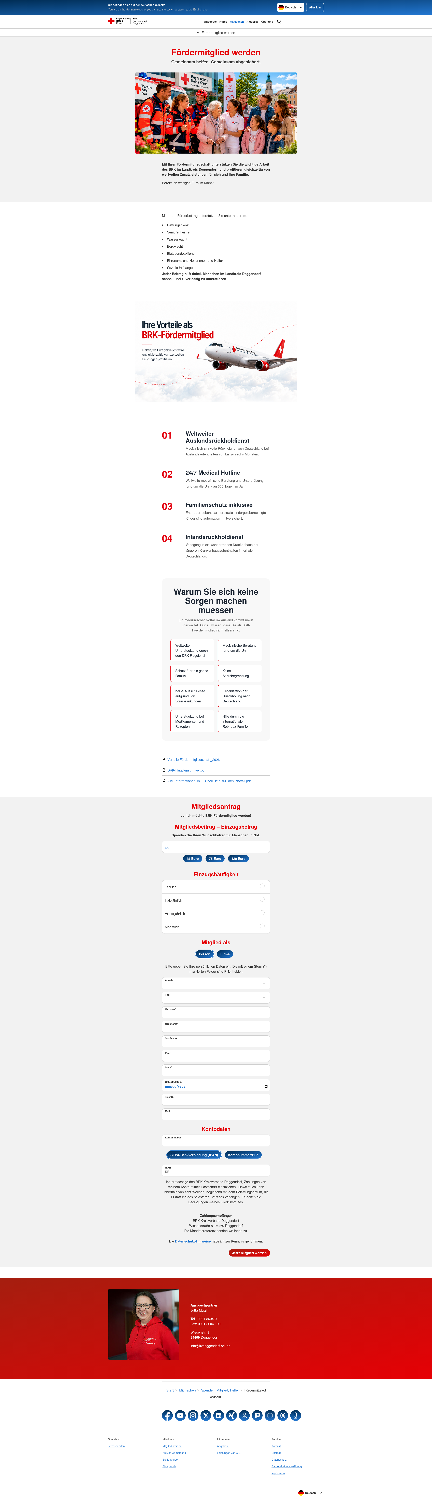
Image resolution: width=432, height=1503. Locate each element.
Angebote (210, 21)
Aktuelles (253, 21)
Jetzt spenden (116, 1446)
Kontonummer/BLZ (243, 1154)
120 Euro (238, 858)
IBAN (168, 1167)
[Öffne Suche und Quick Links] (279, 21)
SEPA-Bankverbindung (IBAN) (194, 1154)
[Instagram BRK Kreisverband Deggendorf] (193, 1415)
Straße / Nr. (171, 1038)
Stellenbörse (170, 1459)
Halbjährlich (173, 900)
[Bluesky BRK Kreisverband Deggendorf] (270, 1415)
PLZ (167, 1052)
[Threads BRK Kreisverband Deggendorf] (282, 1415)
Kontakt (276, 1446)
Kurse (223, 21)
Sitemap (276, 1453)
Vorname (170, 1009)
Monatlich (172, 926)
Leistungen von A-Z (228, 1453)
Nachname (171, 1023)
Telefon (169, 1096)
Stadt (168, 1067)
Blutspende (169, 1466)
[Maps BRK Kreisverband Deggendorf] (244, 1415)
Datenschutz (279, 1459)
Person (204, 953)
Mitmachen (237, 21)
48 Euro (192, 858)
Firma (225, 953)
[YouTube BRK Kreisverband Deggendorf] (180, 1415)
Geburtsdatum (173, 1082)
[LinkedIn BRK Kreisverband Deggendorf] (218, 1415)
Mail (167, 1111)
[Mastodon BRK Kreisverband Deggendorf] (257, 1415)
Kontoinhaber (173, 1137)
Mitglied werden (172, 1446)
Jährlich (170, 886)
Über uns (267, 21)
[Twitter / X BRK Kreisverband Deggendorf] (205, 1415)
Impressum (278, 1473)
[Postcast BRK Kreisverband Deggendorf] (295, 1415)
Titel (167, 994)
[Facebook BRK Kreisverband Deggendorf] (167, 1415)
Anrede (169, 980)
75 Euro (215, 858)
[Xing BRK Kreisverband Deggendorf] (231, 1415)
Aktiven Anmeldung (174, 1453)
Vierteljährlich (175, 913)
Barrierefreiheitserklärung (287, 1466)
